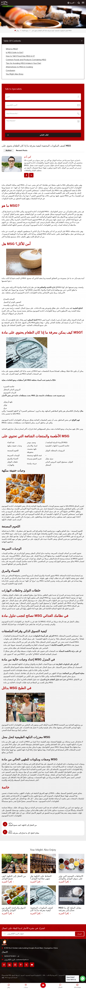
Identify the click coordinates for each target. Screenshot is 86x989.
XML (44, 975)
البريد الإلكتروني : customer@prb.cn (16, 960)
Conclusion (10, 71)
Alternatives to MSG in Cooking (19, 67)
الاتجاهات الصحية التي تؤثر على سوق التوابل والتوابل (71, 877)
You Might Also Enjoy (14, 74)
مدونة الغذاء (25, 30)
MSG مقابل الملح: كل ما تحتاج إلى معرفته (70, 909)
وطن (17, 30)
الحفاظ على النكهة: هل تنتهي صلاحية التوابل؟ (41, 877)
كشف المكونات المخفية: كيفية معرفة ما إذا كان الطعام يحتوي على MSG (41, 909)
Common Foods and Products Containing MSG (26, 60)
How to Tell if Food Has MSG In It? (20, 56)
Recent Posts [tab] (21, 150)
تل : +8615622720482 (11, 956)
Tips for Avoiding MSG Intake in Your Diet (23, 63)
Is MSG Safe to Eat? (14, 53)
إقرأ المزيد (7, 881)
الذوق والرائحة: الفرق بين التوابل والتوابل (14, 909)
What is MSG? (12, 49)
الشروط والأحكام (52, 975)
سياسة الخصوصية (64, 975)
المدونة (23, 975)
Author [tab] (9, 150)
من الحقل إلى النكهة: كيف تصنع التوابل (14, 877)
